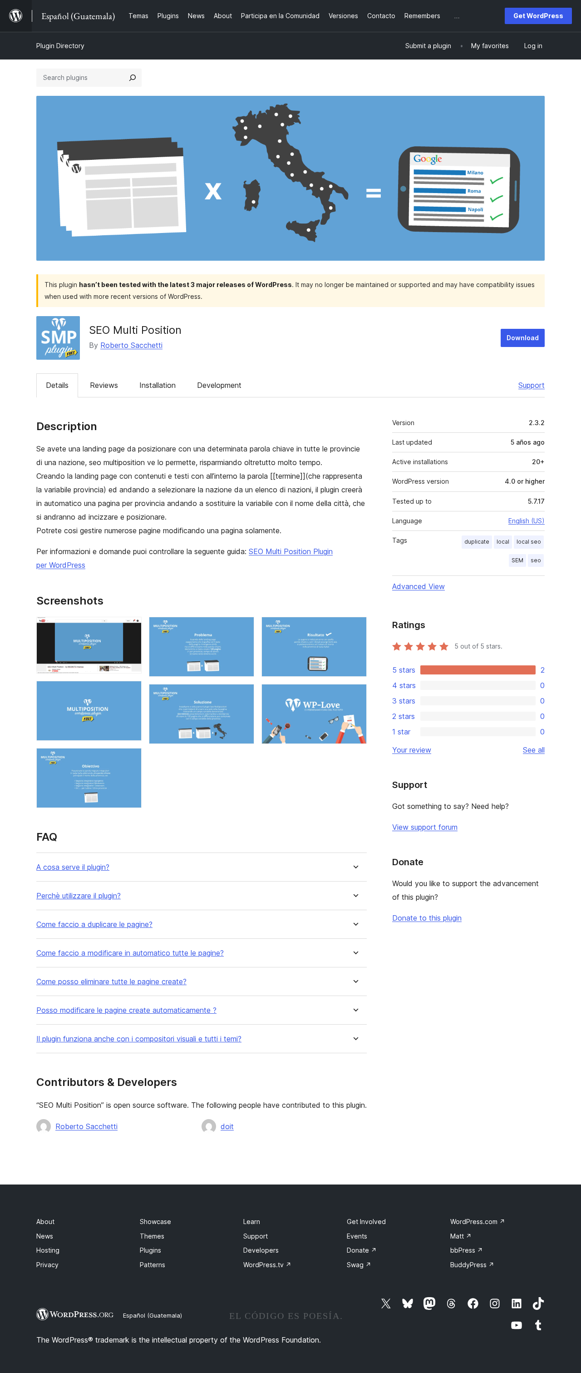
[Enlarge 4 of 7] (241, 629)
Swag (359, 1265)
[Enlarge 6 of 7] (354, 629)
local (503, 541)
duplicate (476, 541)
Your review (411, 749)
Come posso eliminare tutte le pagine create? (111, 981)
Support (531, 385)
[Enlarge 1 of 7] (129, 629)
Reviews (104, 385)
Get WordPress (538, 16)
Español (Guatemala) (152, 1315)
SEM (517, 560)
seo (536, 560)
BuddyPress (472, 1265)
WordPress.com (477, 1221)
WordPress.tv (267, 1265)
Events (357, 1236)
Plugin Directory (60, 46)
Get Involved (366, 1221)
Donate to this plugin (427, 917)
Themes (152, 1236)
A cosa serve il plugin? (72, 867)
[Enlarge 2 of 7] (129, 693)
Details (57, 385)
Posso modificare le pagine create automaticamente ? (126, 1010)
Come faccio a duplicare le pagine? (94, 924)
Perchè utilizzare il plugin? (78, 896)
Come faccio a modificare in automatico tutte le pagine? (130, 953)
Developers (261, 1250)
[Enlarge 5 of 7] (241, 696)
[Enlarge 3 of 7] (129, 760)
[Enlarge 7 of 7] (354, 696)
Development (219, 385)
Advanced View (418, 586)
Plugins (150, 1250)
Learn (251, 1221)
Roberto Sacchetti (131, 345)
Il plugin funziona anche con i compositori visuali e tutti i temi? (138, 1039)
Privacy (47, 1265)
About (45, 1221)
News (44, 1236)
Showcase (155, 1221)
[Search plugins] (132, 78)
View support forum (425, 827)
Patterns (152, 1265)
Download (523, 338)
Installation (157, 385)
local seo (529, 541)
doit (227, 1126)
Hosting (47, 1250)
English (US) (526, 521)
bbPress (466, 1250)
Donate (362, 1250)
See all (534, 749)
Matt (461, 1236)
